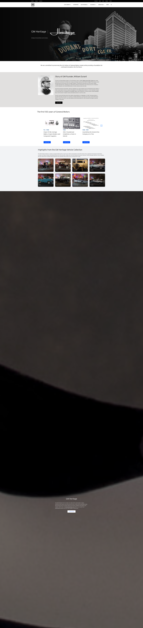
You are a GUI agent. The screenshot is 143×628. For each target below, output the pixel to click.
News (107, 4)
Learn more (47, 142)
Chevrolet (96, 1)
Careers (36, 1)
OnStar (110, 1)
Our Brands (75, 4)
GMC (103, 1)
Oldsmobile (41, 170)
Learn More (59, 102)
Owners (32, 1)
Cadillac (106, 1)
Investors (40, 1)
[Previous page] (41, 125)
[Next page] (101, 125)
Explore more (71, 511)
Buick (100, 1)
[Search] (111, 4)
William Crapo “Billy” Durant (88, 80)
